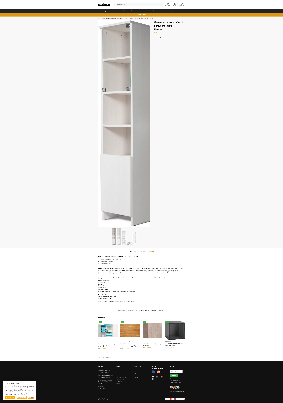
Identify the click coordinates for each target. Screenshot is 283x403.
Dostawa (118, 375)
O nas (117, 369)
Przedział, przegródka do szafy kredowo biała (106, 345)
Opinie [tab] (150, 251)
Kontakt (136, 377)
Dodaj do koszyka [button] (108, 352)
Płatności (118, 373)
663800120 (101, 386)
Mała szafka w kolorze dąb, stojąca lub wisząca (152, 344)
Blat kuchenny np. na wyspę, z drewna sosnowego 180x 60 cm (129, 345)
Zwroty (118, 383)
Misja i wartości (120, 371)
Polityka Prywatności (121, 377)
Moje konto (167, 5)
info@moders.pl (102, 388)
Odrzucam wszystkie (21, 397)
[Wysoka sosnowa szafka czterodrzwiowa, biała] (184, 22)
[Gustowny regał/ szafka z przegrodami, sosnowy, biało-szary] (182, 22)
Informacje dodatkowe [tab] (140, 251)
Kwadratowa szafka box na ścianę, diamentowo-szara (174, 344)
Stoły (125, 343)
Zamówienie (182, 5)
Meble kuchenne (124, 342)
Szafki (127, 18)
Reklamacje (119, 381)
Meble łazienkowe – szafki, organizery (115, 18)
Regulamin (136, 373)
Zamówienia (137, 371)
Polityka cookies (120, 379)
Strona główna (101, 18)
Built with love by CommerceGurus (107, 399)
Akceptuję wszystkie (10, 397)
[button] (181, 11)
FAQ (135, 375)
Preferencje (31, 397)
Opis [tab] (131, 251)
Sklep (174, 5)
